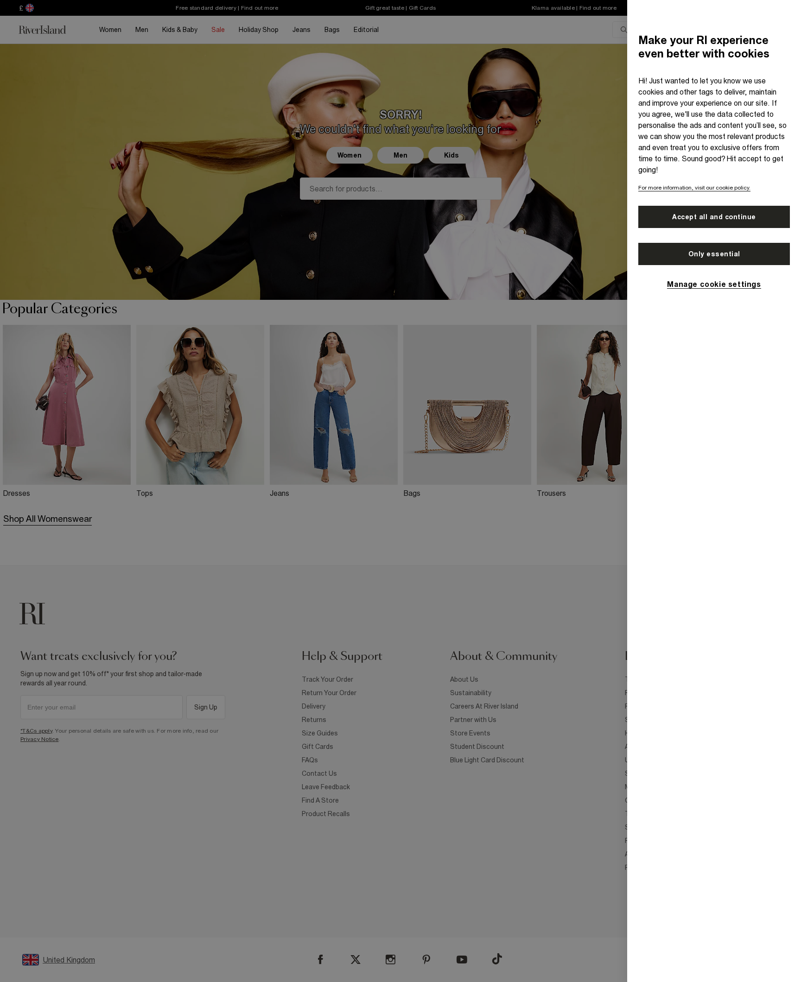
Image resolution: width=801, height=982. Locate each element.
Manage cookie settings (714, 284)
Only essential (714, 254)
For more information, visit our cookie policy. (694, 187)
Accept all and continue (714, 217)
